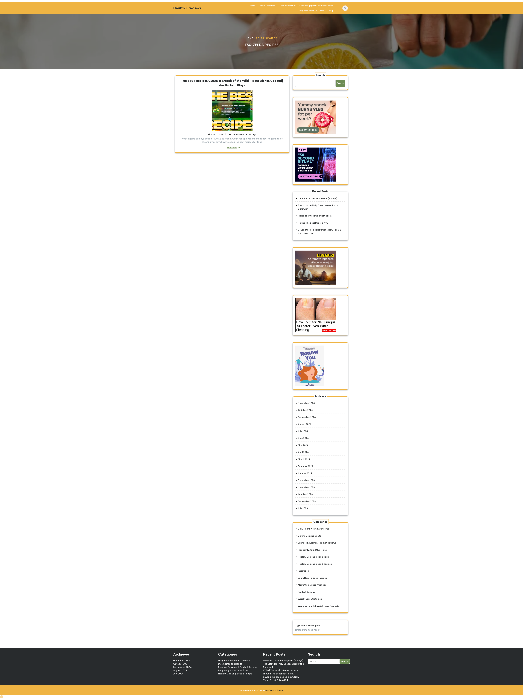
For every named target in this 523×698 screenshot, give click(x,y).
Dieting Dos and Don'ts (309, 536)
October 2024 (305, 410)
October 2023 (305, 494)
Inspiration (303, 571)
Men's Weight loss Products (312, 585)
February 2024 (305, 466)
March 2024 (304, 459)
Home (252, 5)
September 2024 (307, 417)
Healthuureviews (187, 8)
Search (320, 75)
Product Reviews (287, 5)
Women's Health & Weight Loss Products (318, 606)
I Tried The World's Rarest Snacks (280, 670)
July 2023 (303, 508)
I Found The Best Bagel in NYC (313, 223)
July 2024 (303, 431)
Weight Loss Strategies (310, 599)
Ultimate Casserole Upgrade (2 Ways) (317, 198)
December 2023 (306, 480)
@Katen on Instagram (308, 625)
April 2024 (303, 452)
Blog (331, 11)
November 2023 (306, 487)
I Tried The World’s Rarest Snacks (315, 215)
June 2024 (303, 438)
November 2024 (306, 403)
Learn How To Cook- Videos (312, 578)
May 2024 (303, 445)
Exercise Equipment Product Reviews (316, 5)
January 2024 (305, 473)
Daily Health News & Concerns (313, 528)
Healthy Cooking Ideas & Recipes (315, 564)
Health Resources (267, 5)
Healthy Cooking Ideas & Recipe (314, 557)
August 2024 (304, 424)
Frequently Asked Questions (311, 11)
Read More (232, 147)
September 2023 (307, 501)
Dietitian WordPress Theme (262, 690)
